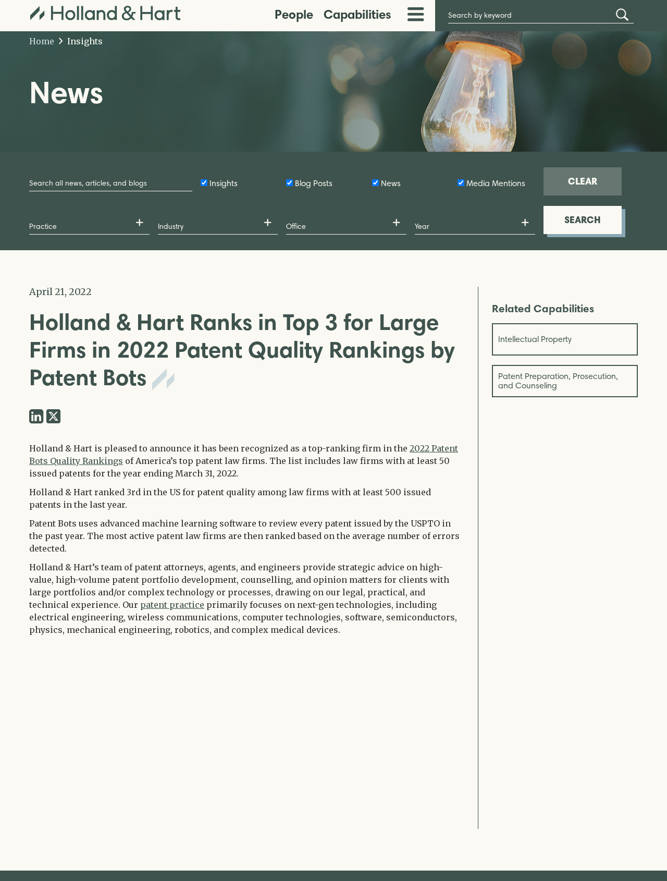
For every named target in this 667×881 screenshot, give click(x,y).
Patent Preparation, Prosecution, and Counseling (558, 380)
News (391, 183)
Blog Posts (313, 183)
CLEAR (582, 181)
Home (41, 41)
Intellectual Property (535, 339)
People (294, 14)
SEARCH (582, 220)
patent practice (172, 604)
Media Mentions (495, 183)
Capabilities (357, 14)
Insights (84, 41)
